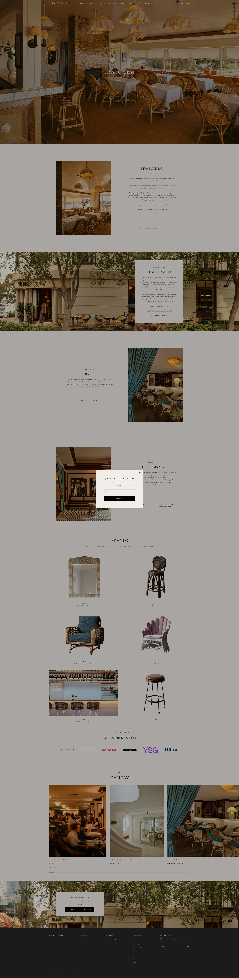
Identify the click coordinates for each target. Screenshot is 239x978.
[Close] (140, 473)
